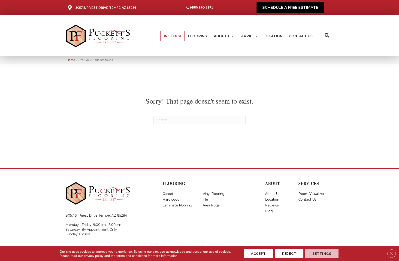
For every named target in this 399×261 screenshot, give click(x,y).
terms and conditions (131, 256)
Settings (321, 254)
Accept (258, 254)
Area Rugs (211, 205)
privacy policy (93, 256)
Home (71, 59)
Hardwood (171, 199)
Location (272, 36)
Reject (289, 254)
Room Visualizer (311, 194)
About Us (223, 36)
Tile (205, 199)
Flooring (197, 36)
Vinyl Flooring (213, 194)
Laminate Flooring (177, 205)
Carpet (168, 194)
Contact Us (301, 36)
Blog (269, 211)
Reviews (272, 205)
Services (248, 36)
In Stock (172, 36)
